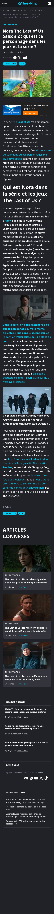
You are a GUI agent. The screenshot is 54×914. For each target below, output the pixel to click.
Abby (8, 220)
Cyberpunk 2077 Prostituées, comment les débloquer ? (25, 822)
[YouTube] (36, 778)
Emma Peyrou (23, 587)
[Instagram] (31, 778)
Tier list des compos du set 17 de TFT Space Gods (26, 808)
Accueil (6, 10)
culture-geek (10, 64)
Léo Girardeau (22, 717)
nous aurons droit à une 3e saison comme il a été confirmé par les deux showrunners (26, 483)
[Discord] (26, 778)
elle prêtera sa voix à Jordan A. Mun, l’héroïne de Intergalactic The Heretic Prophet (25, 463)
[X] (20, 58)
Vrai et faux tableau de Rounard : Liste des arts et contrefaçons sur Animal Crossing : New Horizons (25, 801)
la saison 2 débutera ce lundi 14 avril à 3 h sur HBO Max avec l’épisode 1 (26, 377)
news (22, 64)
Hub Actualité (19, 10)
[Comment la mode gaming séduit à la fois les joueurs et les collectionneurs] (27, 747)
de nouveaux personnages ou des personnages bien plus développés (27, 154)
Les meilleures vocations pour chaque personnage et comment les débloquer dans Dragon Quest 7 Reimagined (26, 815)
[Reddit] (25, 58)
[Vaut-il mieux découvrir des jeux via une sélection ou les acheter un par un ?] (27, 730)
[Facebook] (15, 58)
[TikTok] (46, 778)
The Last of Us (36, 10)
